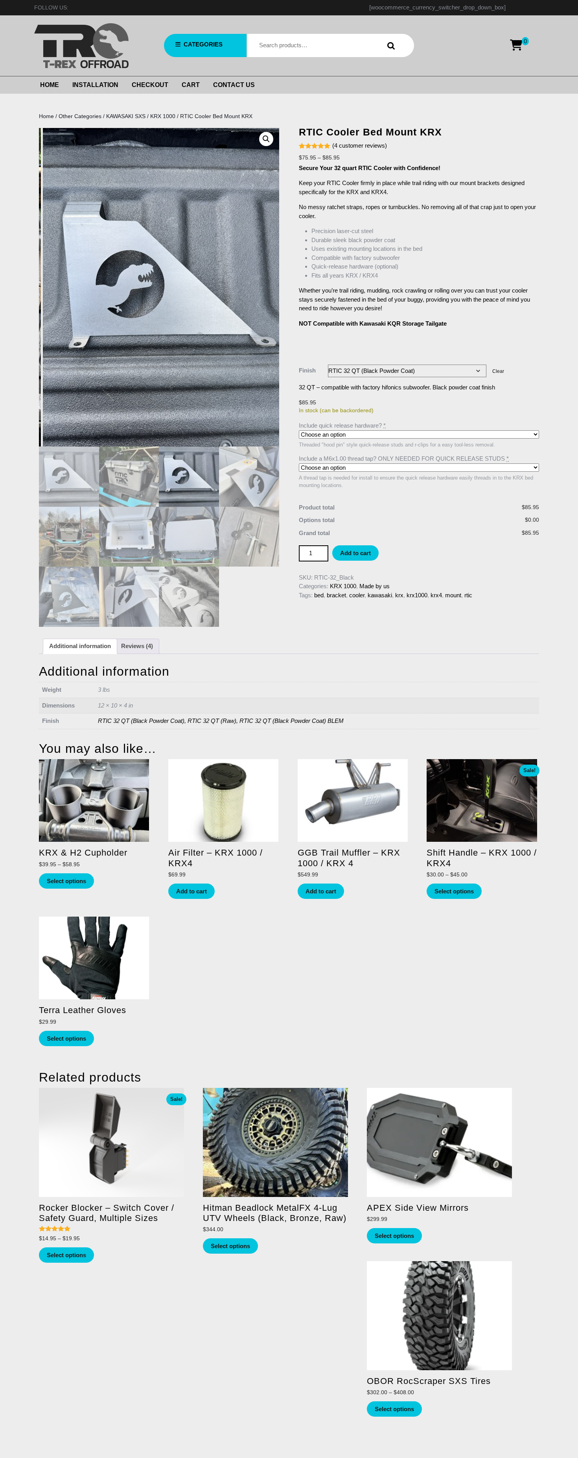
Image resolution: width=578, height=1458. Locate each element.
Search (389, 45)
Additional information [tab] (80, 646)
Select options (66, 881)
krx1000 (417, 595)
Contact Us (234, 85)
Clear (498, 371)
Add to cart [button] (191, 891)
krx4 (436, 595)
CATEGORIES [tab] (203, 44)
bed (319, 595)
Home (49, 85)
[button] (266, 139)
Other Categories (80, 116)
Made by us (374, 586)
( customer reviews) (359, 145)
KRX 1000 (162, 116)
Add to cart (355, 553)
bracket (336, 595)
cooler (356, 595)
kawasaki (380, 595)
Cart (191, 85)
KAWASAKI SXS (125, 116)
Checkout (150, 85)
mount (453, 595)
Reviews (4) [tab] (137, 646)
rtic (468, 595)
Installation (95, 85)
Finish (307, 370)
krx (399, 595)
